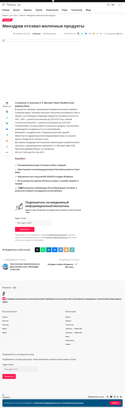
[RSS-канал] (121, 396)
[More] (101, 34)
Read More (20, 158)
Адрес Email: (20, 218)
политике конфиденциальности (56, 237)
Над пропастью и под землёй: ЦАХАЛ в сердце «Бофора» (45, 176)
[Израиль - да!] (14, 4)
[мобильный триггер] (4, 4)
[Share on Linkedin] (7, 123)
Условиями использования (72, 403)
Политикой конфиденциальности (47, 403)
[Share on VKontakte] (86, 34)
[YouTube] (111, 396)
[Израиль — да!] (6, 397)
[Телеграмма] (114, 396)
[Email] (93, 34)
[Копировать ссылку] (97, 34)
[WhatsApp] (117, 396)
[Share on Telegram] (89, 34)
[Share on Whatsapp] (82, 34)
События (7, 20)
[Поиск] (108, 5)
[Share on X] (78, 34)
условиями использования (57, 235)
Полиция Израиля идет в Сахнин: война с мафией (42, 165)
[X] (107, 396)
